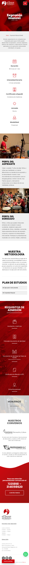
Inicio (7, 35)
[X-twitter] (3, 558)
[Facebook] (6, 558)
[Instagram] (10, 558)
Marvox (24, 562)
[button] (25, 554)
